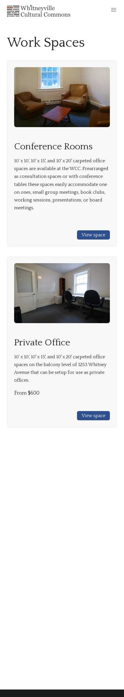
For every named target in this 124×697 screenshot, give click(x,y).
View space (93, 235)
